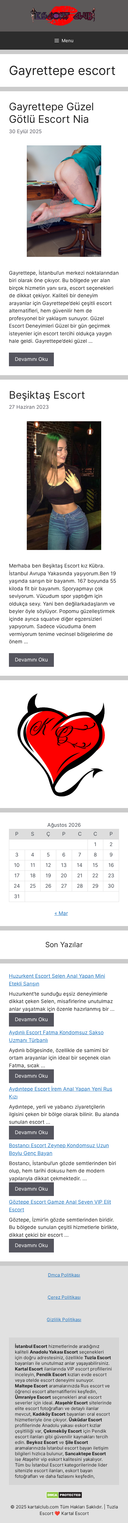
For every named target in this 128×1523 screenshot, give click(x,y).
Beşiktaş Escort (47, 395)
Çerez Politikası (64, 1297)
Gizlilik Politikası (64, 1319)
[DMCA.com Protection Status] (64, 1497)
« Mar (61, 913)
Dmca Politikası (64, 1275)
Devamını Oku (31, 359)
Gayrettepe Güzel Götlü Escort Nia (51, 112)
